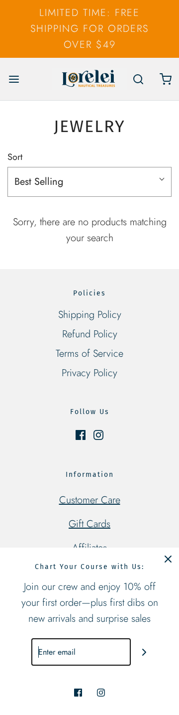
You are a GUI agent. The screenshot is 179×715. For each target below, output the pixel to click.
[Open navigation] (13, 79)
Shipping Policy (89, 314)
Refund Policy (89, 334)
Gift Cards (89, 524)
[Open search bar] (138, 79)
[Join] (144, 652)
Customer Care (89, 500)
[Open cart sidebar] (165, 79)
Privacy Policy (89, 373)
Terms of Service (89, 353)
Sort (14, 156)
